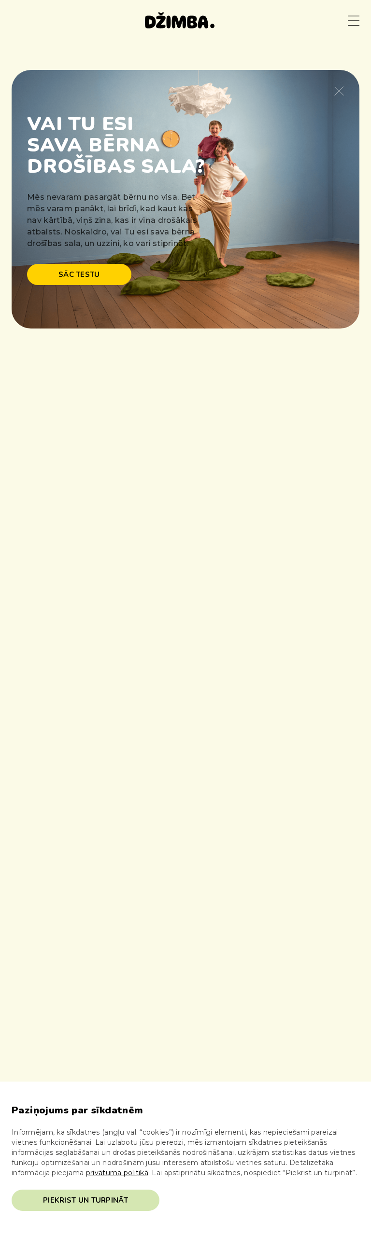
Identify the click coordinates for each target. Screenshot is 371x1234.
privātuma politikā (117, 1172)
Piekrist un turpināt (85, 1200)
